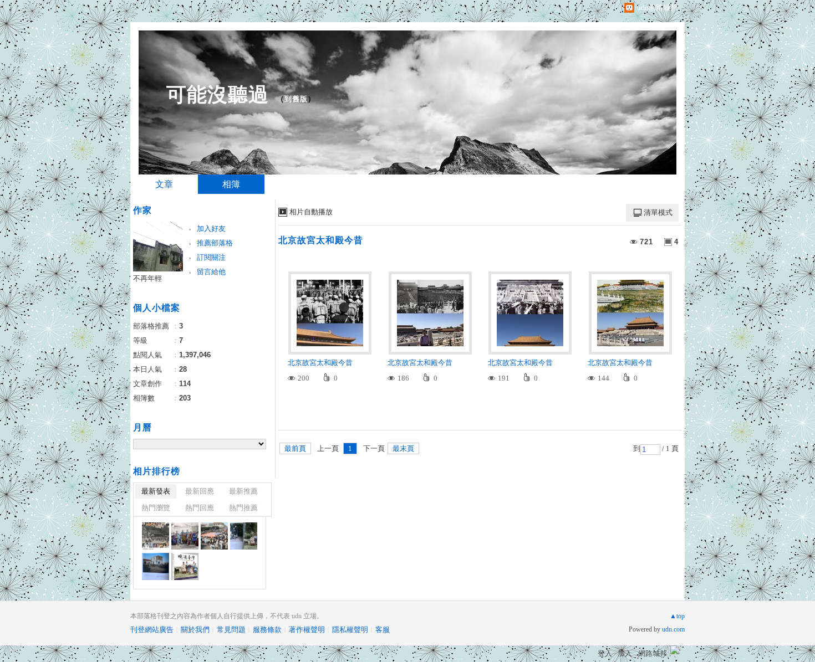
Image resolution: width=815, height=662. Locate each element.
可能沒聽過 (217, 94)
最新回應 (199, 491)
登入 (605, 653)
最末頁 (403, 448)
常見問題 (231, 629)
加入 (625, 653)
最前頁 (295, 448)
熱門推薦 (243, 508)
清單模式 (658, 212)
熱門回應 (199, 508)
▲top (677, 616)
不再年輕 (147, 278)
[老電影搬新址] (155, 536)
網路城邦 (652, 653)
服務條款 (267, 629)
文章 (164, 184)
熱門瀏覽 (155, 508)
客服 (382, 629)
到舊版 (296, 99)
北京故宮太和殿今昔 (320, 240)
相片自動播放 (311, 212)
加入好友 (211, 228)
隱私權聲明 (350, 629)
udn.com (673, 629)
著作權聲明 (307, 629)
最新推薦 (243, 491)
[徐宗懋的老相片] (184, 536)
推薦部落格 (215, 243)
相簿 (231, 184)
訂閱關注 (211, 257)
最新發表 (155, 491)
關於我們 (195, 629)
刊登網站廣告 (152, 629)
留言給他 (211, 272)
